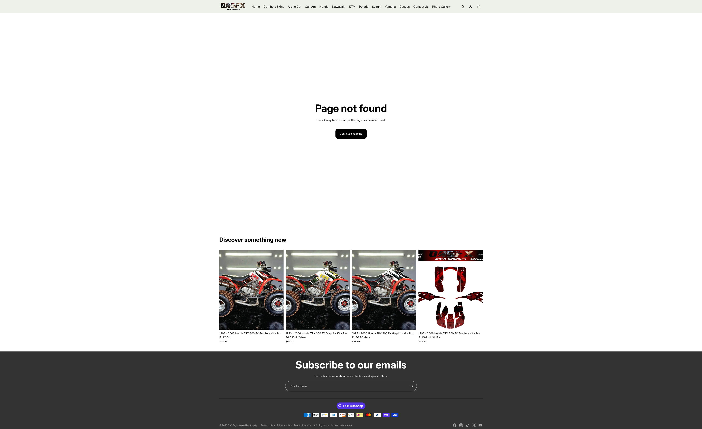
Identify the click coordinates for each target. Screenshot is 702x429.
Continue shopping (351, 133)
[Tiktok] (467, 425)
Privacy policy (284, 425)
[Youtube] (480, 425)
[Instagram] (461, 425)
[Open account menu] (471, 7)
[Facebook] (454, 425)
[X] (474, 425)
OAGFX (231, 425)
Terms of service (302, 425)
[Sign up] (411, 386)
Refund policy (268, 425)
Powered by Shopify (246, 425)
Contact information (341, 425)
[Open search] (463, 7)
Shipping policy (321, 425)
